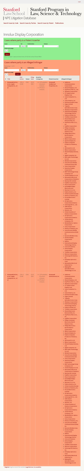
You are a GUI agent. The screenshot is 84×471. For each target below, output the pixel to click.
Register (7, 467)
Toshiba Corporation (71, 117)
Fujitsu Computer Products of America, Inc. (71, 144)
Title (8, 79)
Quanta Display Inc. (70, 141)
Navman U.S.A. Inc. (70, 190)
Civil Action (30, 44)
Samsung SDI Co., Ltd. (71, 204)
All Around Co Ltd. (70, 148)
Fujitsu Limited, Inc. (70, 115)
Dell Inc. (67, 241)
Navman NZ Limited (70, 181)
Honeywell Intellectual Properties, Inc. (53, 84)
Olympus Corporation (71, 91)
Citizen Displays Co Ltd (71, 175)
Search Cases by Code (11, 23)
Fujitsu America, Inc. (70, 192)
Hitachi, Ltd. (68, 210)
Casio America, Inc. (70, 100)
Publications (59, 23)
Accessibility (37, 467)
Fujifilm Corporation (71, 126)
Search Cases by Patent (45, 23)
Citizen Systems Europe (71, 193)
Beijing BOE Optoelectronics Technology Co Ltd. (70, 268)
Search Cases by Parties (28, 23)
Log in (79, 1)
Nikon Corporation (70, 139)
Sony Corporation (70, 166)
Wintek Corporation (70, 161)
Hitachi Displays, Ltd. (71, 88)
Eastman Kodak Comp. (71, 102)
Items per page (8, 48)
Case (5, 44)
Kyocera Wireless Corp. (71, 236)
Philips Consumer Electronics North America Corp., (70, 129)
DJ (21, 44)
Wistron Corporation (71, 254)
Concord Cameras (70, 246)
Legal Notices (29, 467)
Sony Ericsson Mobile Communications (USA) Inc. (71, 232)
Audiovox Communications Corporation (70, 84)
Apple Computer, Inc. (71, 155)
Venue (46, 44)
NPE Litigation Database (20, 18)
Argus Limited (69, 104)
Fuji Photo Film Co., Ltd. (72, 89)
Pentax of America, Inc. (71, 195)
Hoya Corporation (70, 184)
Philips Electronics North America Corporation (70, 135)
